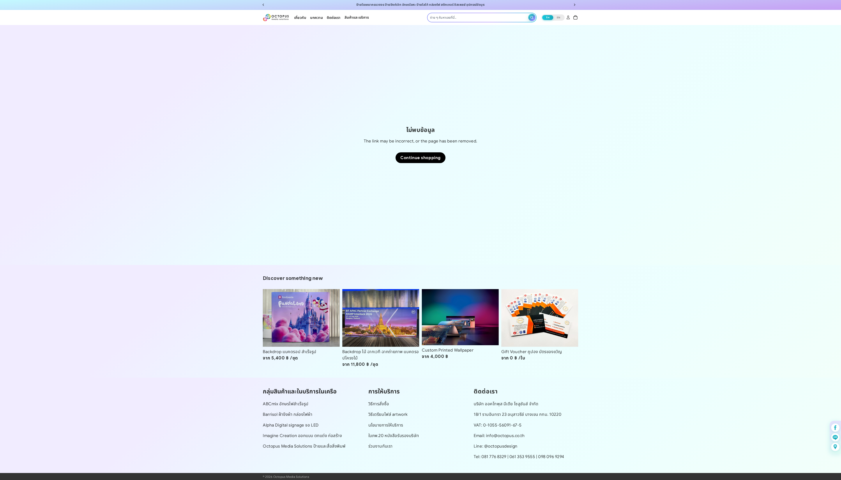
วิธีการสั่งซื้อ (378, 403)
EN (558, 17)
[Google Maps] (835, 447)
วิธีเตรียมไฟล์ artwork (388, 414)
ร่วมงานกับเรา (380, 446)
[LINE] (835, 437)
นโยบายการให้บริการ (385, 425)
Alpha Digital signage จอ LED (291, 425)
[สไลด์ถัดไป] (574, 4)
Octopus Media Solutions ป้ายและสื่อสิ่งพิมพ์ (304, 446)
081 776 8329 (493, 456)
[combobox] (478, 17)
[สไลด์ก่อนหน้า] (263, 4)
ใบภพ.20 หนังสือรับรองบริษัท (393, 435)
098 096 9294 (551, 456)
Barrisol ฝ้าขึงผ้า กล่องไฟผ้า (288, 414)
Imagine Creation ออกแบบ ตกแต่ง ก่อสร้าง (302, 435)
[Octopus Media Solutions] (276, 17)
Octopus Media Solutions (291, 477)
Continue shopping (420, 157)
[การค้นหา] (531, 17)
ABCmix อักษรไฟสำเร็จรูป (286, 403)
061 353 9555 (522, 456)
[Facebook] (835, 427)
